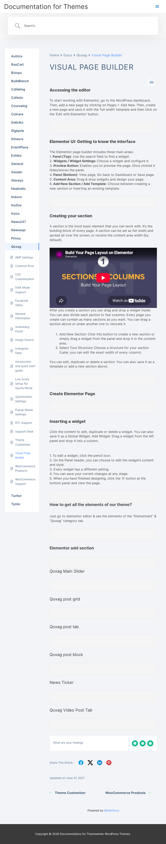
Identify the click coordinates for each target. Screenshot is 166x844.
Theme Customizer (70, 793)
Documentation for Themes (46, 6)
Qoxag (82, 55)
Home (54, 55)
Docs (68, 55)
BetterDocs (111, 810)
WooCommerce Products (125, 793)
